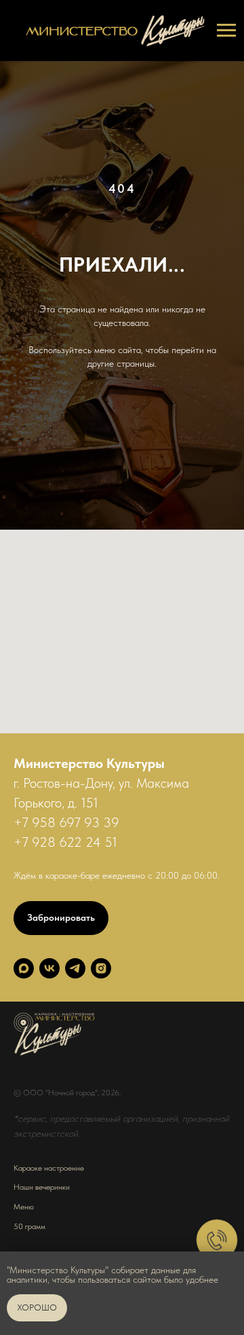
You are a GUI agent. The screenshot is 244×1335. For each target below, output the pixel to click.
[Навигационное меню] (226, 30)
